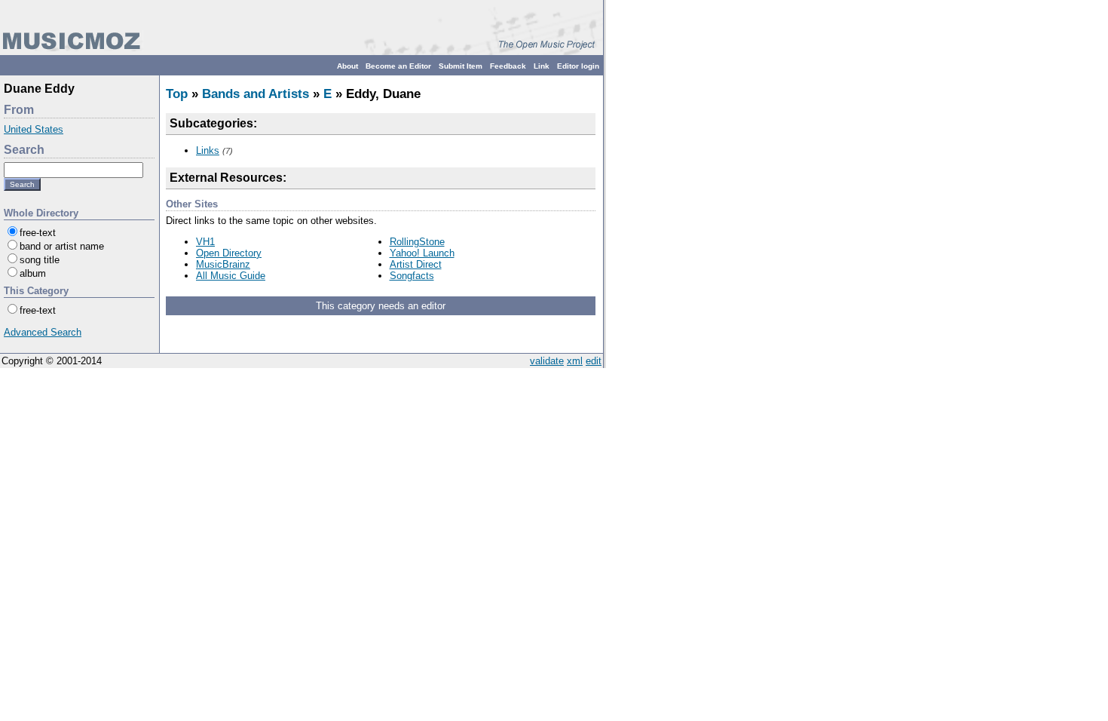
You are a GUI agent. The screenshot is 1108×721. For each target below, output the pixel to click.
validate (547, 361)
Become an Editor (398, 66)
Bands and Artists (255, 94)
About (347, 66)
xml (575, 361)
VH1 (205, 241)
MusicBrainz (223, 264)
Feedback (508, 66)
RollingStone (417, 241)
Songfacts (412, 275)
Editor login (578, 66)
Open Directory (229, 253)
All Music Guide (230, 275)
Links (207, 150)
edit (593, 361)
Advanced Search (42, 332)
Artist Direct (416, 264)
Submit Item (460, 66)
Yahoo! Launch (422, 253)
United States (33, 129)
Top (177, 94)
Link (541, 66)
